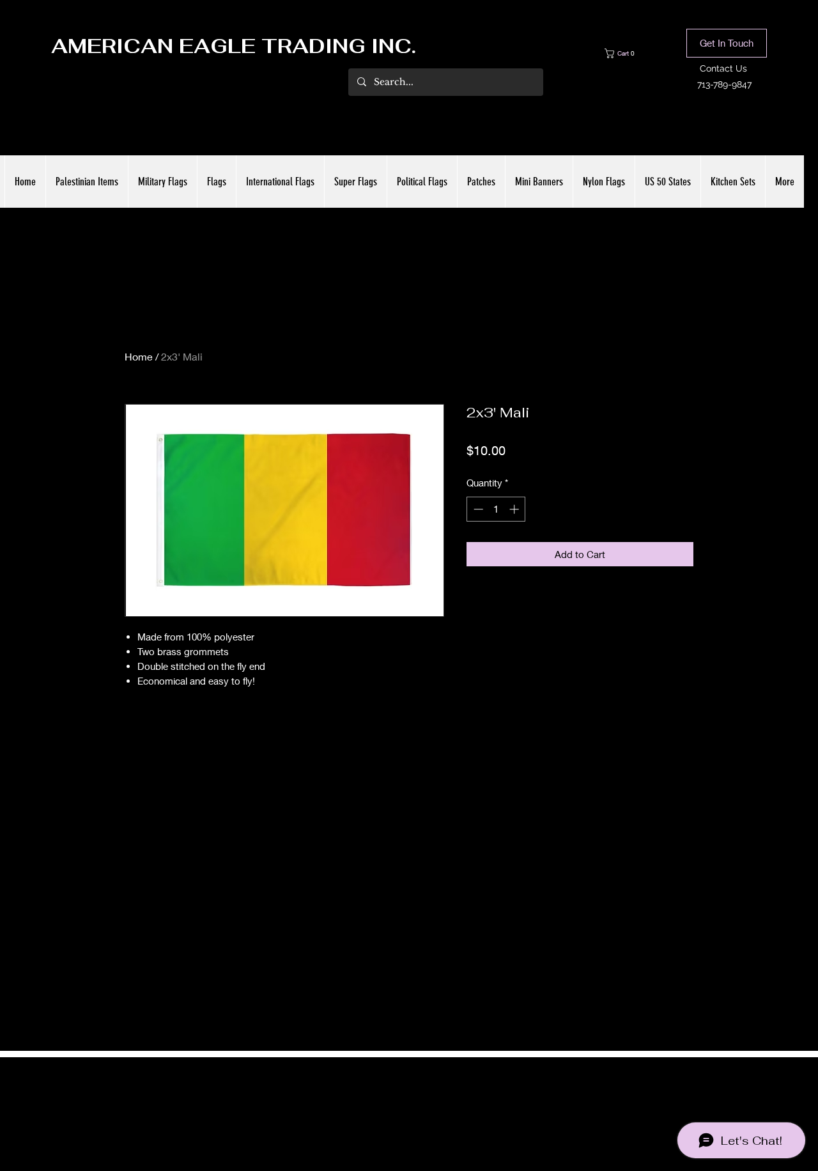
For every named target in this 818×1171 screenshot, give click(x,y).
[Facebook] (389, 1102)
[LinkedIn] (428, 1102)
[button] (629, 53)
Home (139, 356)
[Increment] (515, 509)
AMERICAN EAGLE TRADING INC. (233, 46)
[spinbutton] (496, 509)
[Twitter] (409, 1102)
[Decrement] (477, 509)
